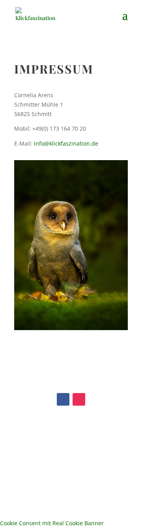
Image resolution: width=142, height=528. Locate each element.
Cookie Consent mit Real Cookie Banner (52, 523)
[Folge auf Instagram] (79, 399)
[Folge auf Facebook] (63, 399)
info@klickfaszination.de (66, 143)
